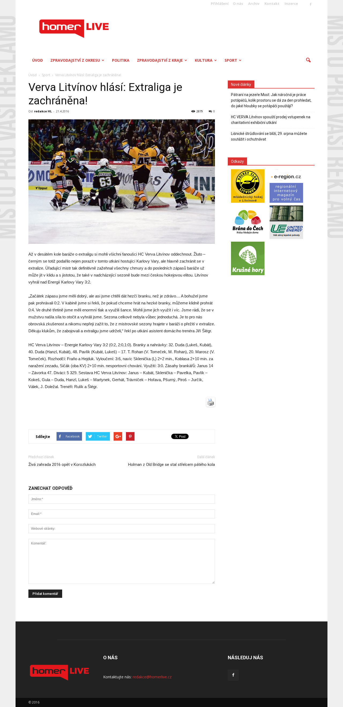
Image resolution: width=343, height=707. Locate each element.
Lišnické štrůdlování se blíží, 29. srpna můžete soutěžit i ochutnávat (269, 136)
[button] (308, 60)
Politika (120, 60)
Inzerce (291, 3)
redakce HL (43, 111)
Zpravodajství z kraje (160, 60)
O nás (238, 3)
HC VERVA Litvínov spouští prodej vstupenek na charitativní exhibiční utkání (270, 120)
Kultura (203, 60)
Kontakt (271, 3)
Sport (231, 60)
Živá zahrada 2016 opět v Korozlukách (62, 464)
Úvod (37, 60)
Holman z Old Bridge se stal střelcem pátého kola (171, 464)
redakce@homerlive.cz (152, 676)
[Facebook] (311, 4)
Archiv (253, 3)
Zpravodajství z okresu (75, 60)
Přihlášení (220, 3)
